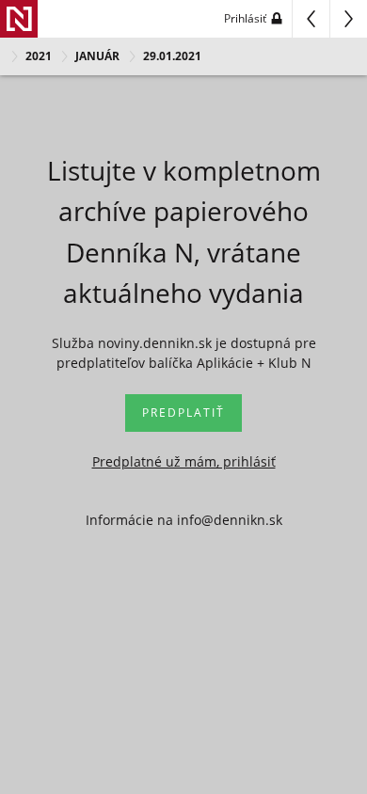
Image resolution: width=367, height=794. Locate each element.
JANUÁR (97, 56)
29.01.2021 (172, 56)
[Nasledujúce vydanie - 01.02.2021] (348, 19)
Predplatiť (183, 413)
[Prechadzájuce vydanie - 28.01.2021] (310, 19)
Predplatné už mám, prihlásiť (184, 461)
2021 (38, 56)
